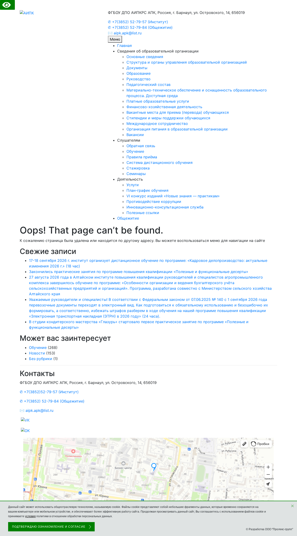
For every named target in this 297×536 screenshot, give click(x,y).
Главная (124, 45)
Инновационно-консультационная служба (164, 207)
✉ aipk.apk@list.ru (125, 33)
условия (30, 516)
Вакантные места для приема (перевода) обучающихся (177, 112)
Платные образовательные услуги (157, 101)
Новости (37, 353)
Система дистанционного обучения (159, 162)
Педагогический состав (148, 84)
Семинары (136, 173)
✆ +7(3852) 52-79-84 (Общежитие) (140, 27)
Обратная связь (140, 145)
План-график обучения (147, 190)
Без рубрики (40, 358)
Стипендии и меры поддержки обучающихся (168, 118)
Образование (138, 73)
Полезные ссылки (142, 212)
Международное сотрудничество (157, 123)
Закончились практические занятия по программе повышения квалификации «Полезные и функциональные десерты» (138, 271)
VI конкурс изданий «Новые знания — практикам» (173, 196)
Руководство (138, 79)
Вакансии (135, 134)
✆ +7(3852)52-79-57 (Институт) (49, 392)
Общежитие (128, 218)
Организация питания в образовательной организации (177, 129)
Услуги (132, 184)
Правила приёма (141, 157)
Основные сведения (144, 56)
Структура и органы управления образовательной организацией (186, 62)
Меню (115, 39)
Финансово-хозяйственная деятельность (164, 106)
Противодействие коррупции (153, 201)
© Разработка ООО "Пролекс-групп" (269, 529)
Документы (136, 67)
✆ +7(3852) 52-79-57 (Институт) (138, 21)
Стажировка (138, 168)
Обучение (135, 151)
